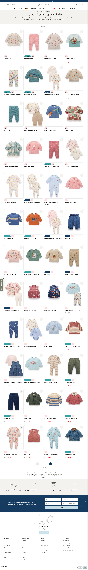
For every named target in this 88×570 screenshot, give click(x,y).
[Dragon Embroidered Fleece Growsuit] (54, 185)
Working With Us (44, 545)
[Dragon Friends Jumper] (54, 114)
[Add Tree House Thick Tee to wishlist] (81, 31)
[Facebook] (63, 550)
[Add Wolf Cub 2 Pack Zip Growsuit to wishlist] (41, 175)
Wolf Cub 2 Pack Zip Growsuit (32, 202)
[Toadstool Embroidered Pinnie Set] (14, 365)
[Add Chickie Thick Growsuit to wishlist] (21, 175)
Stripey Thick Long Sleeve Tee (72, 346)
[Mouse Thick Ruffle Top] (14, 257)
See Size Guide (44, 532)
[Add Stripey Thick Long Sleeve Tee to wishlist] (81, 319)
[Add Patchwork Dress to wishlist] (81, 103)
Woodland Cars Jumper (30, 94)
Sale (53, 8)
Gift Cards (24, 550)
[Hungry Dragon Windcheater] (34, 257)
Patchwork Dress (69, 130)
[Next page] (50, 463)
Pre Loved (24, 547)
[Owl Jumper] (54, 257)
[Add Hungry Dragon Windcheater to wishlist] (41, 247)
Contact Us (43, 543)
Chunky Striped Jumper (50, 418)
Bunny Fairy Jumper (29, 166)
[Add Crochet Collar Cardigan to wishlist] (81, 175)
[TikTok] (67, 550)
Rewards (72, 8)
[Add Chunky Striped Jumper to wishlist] (61, 391)
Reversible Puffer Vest (30, 310)
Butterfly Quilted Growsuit (11, 454)
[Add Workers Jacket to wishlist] (41, 391)
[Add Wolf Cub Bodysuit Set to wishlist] (41, 319)
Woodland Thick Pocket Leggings (12, 346)
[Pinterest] (72, 550)
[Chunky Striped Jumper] (54, 401)
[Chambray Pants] (74, 221)
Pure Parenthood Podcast (46, 554)
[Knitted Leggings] (34, 42)
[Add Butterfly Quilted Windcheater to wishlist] (41, 355)
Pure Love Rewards (26, 559)
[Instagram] (65, 550)
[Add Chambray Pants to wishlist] (81, 211)
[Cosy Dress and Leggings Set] (14, 293)
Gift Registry (24, 554)
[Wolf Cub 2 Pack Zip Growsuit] (34, 185)
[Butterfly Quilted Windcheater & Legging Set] (74, 293)
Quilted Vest (27, 454)
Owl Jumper (47, 274)
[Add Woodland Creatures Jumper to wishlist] (81, 67)
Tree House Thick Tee (70, 58)
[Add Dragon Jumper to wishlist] (61, 319)
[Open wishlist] (79, 4)
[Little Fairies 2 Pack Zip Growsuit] (54, 221)
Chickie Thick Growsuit (10, 202)
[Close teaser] (3, 278)
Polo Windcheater (8, 238)
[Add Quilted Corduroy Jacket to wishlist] (81, 391)
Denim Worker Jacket (70, 454)
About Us (43, 540)
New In (15, 8)
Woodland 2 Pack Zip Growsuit (52, 94)
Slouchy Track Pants (70, 382)
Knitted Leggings (28, 58)
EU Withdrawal (25, 562)
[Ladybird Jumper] (14, 42)
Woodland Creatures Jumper (72, 94)
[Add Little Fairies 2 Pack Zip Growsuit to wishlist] (61, 211)
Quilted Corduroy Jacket (71, 418)
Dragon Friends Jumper (50, 130)
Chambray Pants (69, 238)
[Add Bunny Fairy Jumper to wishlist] (41, 139)
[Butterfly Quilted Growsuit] (14, 437)
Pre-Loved (65, 8)
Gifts (49, 8)
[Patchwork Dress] (74, 114)
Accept (85, 567)
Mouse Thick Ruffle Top (10, 274)
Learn (58, 8)
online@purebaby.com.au (71, 547)
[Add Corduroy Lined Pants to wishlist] (21, 391)
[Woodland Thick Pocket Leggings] (14, 329)
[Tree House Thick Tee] (74, 42)
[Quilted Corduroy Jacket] (74, 401)
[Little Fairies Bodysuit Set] (74, 149)
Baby (39, 8)
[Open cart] (82, 4)
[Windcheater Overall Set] (34, 114)
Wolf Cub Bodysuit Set (30, 346)
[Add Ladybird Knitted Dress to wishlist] (61, 31)
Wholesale (43, 547)
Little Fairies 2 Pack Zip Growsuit (53, 238)
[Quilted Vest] (34, 437)
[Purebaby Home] (44, 4)
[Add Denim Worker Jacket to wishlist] (81, 427)
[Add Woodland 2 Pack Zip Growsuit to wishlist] (61, 67)
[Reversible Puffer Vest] (34, 293)
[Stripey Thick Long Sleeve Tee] (74, 329)
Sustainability (44, 550)
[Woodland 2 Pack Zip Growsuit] (54, 78)
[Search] (73, 4)
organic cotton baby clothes (31, 474)
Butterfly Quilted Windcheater (32, 382)
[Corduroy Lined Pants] (14, 401)
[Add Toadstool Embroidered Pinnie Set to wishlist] (21, 355)
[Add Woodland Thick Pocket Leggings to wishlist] (21, 319)
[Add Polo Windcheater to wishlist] (21, 211)
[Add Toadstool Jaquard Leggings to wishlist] (61, 139)
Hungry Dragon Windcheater (31, 274)
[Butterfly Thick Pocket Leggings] (14, 78)
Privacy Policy (24, 568)
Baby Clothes (7, 545)
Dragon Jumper (48, 346)
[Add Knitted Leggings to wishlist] (41, 31)
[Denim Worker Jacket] (74, 437)
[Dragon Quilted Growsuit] (54, 437)
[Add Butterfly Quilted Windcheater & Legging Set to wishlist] (81, 283)
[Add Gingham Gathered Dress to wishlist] (21, 139)
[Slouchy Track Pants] (74, 365)
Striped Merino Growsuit (50, 382)
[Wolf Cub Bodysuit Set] (34, 329)
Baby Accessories (7, 547)
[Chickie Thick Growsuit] (14, 185)
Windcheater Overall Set (30, 130)
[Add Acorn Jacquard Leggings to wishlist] (81, 247)
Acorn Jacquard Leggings (71, 274)
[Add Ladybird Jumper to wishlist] (21, 31)
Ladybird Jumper (8, 58)
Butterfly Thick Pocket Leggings (12, 94)
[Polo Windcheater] (14, 221)
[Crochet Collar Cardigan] (74, 185)
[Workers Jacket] (34, 401)
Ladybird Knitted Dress (50, 58)
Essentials (33, 8)
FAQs (23, 545)
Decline (80, 567)
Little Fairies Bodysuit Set (71, 166)
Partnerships (43, 552)
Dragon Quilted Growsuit (51, 454)
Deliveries (24, 540)
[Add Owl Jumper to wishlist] (61, 247)
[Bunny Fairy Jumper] (34, 149)
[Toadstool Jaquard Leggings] (54, 149)
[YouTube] (70, 550)
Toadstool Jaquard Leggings (51, 166)
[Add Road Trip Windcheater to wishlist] (41, 211)
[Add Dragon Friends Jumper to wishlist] (61, 103)
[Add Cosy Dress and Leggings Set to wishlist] (21, 283)
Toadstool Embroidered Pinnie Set (13, 382)
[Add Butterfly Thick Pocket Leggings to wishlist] (21, 67)
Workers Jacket (28, 418)
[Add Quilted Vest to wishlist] (41, 427)
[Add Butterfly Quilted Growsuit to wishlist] (21, 427)
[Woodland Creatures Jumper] (74, 78)
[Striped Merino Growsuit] (54, 365)
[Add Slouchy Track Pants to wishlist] (81, 355)
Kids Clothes (6, 550)
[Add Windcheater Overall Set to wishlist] (41, 103)
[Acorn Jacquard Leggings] (74, 257)
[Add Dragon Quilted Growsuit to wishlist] (61, 427)
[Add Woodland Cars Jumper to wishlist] (41, 67)
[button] (1, 285)
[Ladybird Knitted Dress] (54, 42)
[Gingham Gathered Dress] (14, 149)
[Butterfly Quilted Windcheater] (34, 365)
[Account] (76, 4)
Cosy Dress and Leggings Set (11, 310)
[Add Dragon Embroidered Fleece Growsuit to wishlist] (61, 175)
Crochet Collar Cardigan (71, 202)
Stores (23, 557)
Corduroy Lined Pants (9, 418)
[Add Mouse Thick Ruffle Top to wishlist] (21, 247)
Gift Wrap (24, 552)
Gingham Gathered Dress (11, 166)
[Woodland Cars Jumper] (34, 78)
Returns (23, 543)
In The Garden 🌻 (23, 8)
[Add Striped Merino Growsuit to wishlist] (61, 355)
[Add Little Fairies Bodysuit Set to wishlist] (81, 139)
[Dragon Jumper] (54, 329)
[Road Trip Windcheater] (34, 221)
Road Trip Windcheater (30, 238)
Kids (44, 8)
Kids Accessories (7, 552)
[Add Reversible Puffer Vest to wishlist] (41, 283)
